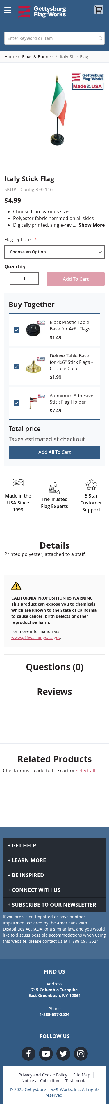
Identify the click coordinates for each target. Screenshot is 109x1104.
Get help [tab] (24, 845)
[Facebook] (28, 1054)
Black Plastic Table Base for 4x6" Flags (70, 325)
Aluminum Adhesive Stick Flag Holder (71, 398)
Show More (92, 225)
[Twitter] (63, 1054)
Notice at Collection (40, 1080)
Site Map (81, 1075)
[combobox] (54, 38)
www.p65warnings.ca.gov (35, 637)
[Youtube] (46, 1054)
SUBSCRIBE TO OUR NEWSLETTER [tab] (54, 904)
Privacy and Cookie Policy (43, 1075)
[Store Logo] (42, 12)
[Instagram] (81, 1054)
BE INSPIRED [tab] (28, 875)
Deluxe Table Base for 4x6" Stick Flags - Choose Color (71, 362)
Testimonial (76, 1080)
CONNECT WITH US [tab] (36, 890)
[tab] (54, 545)
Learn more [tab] (29, 860)
